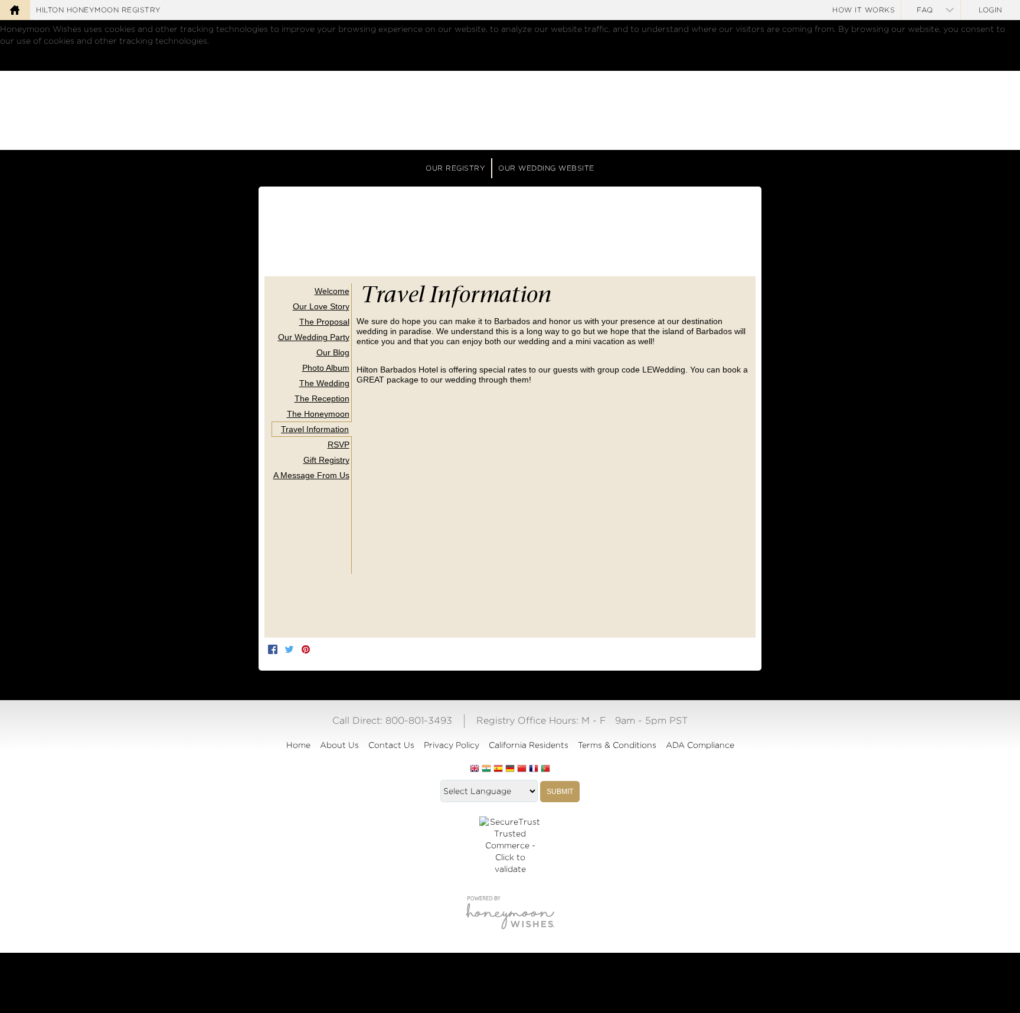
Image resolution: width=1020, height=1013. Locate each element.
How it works (863, 9)
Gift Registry (326, 460)
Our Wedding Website (546, 168)
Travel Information (315, 429)
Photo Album (325, 367)
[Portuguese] (545, 769)
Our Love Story (321, 306)
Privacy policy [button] (84, 52)
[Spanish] (498, 769)
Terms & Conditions (617, 745)
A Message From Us (311, 475)
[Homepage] (15, 10)
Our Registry (455, 168)
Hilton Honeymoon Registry (98, 9)
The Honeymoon (318, 414)
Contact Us (391, 745)
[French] (533, 769)
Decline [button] (16, 64)
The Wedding (324, 383)
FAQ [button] (925, 9)
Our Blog (332, 352)
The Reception (322, 398)
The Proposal (324, 321)
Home (298, 745)
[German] (510, 769)
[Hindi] (486, 769)
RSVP (338, 444)
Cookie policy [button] (28, 52)
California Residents (528, 745)
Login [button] (990, 9)
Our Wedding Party (313, 337)
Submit (560, 791)
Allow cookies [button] (59, 64)
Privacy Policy (451, 745)
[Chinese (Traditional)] (522, 769)
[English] (474, 769)
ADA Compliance (700, 745)
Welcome (332, 291)
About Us (339, 745)
